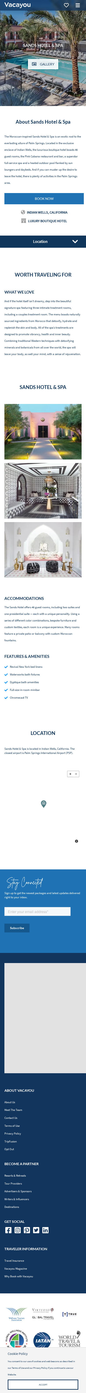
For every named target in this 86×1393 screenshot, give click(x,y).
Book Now (44, 199)
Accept (43, 1384)
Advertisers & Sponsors (18, 1191)
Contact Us (10, 1118)
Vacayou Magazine (15, 1268)
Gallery (47, 64)
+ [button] (70, 774)
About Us (9, 1102)
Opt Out (9, 1149)
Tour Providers (13, 1183)
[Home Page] (17, 5)
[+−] (43, 807)
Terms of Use (12, 1126)
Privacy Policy (12, 1133)
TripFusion (10, 1141)
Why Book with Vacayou (18, 1276)
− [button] (76, 774)
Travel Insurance (14, 1261)
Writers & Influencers (16, 1199)
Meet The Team (13, 1110)
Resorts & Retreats (15, 1175)
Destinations (11, 1207)
